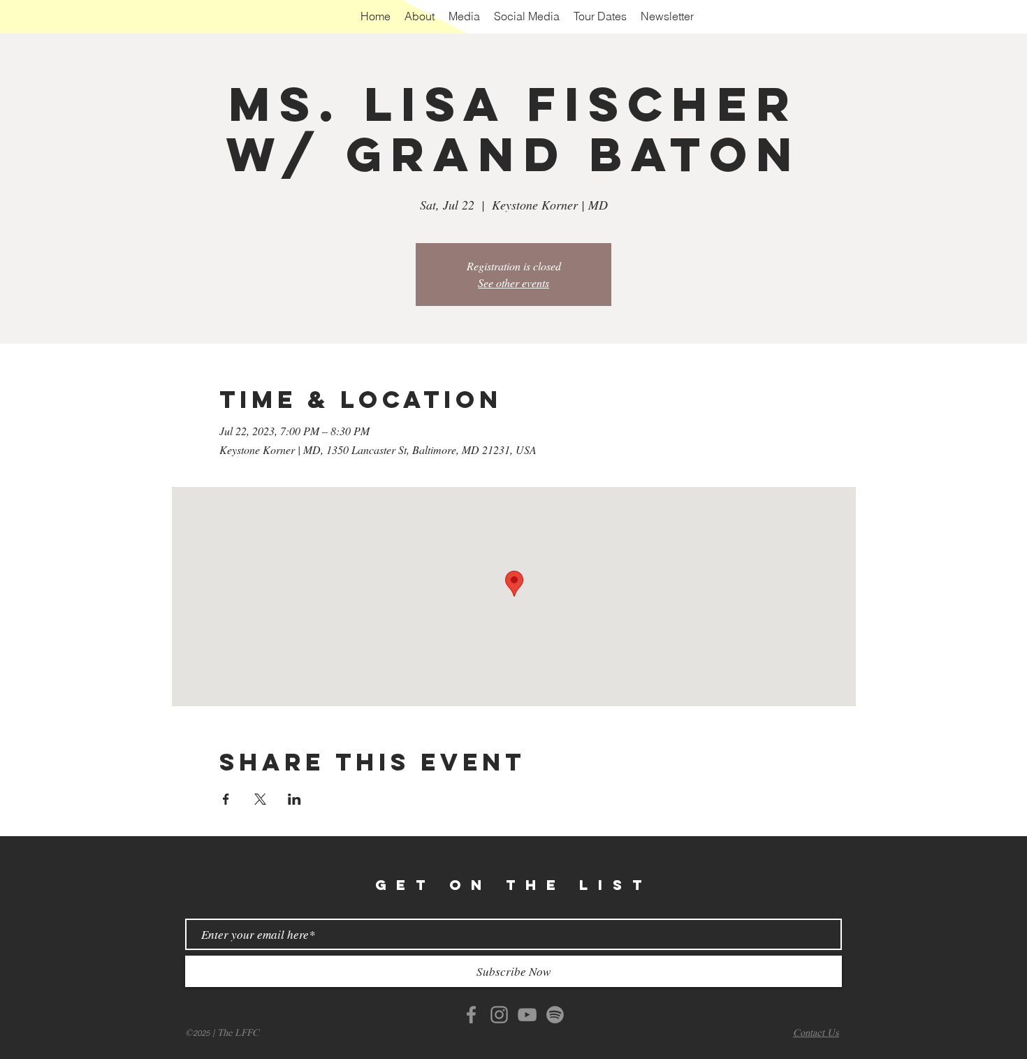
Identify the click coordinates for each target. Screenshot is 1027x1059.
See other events (513, 282)
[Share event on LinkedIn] (294, 799)
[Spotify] (555, 1014)
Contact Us (816, 1033)
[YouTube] (527, 1014)
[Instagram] (499, 1014)
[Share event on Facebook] (226, 799)
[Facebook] (471, 1014)
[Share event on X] (260, 799)
